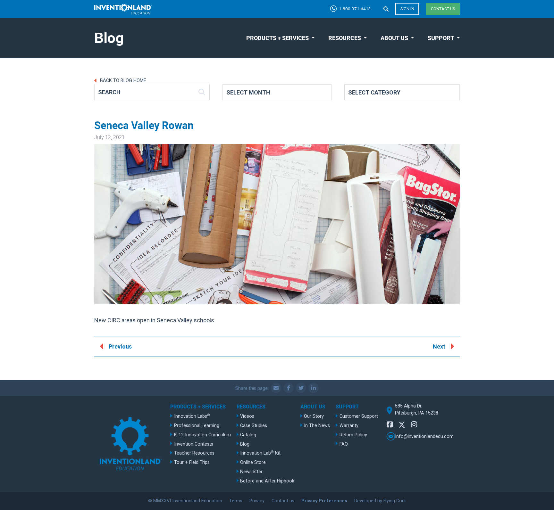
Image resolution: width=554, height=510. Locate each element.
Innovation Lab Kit (260, 453)
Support (441, 38)
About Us (394, 38)
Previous (120, 346)
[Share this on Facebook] (288, 388)
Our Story (314, 416)
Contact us (443, 8)
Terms (235, 501)
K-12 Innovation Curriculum (202, 435)
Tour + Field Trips (192, 462)
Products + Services (277, 38)
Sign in (407, 8)
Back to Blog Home (122, 80)
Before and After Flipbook (267, 481)
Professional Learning (196, 425)
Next (439, 346)
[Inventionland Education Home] (123, 9)
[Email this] (276, 388)
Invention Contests (193, 444)
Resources (344, 38)
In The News (317, 425)
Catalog (248, 435)
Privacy (256, 501)
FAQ (344, 444)
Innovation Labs (192, 416)
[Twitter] (402, 426)
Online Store (253, 462)
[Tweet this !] (301, 388)
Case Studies (253, 425)
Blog (244, 444)
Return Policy (353, 435)
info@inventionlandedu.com (424, 436)
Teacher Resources (194, 453)
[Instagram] (414, 425)
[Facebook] (390, 425)
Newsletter (251, 471)
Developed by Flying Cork (380, 501)
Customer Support (359, 416)
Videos (247, 416)
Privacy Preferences (324, 501)
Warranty (349, 425)
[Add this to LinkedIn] (313, 388)
